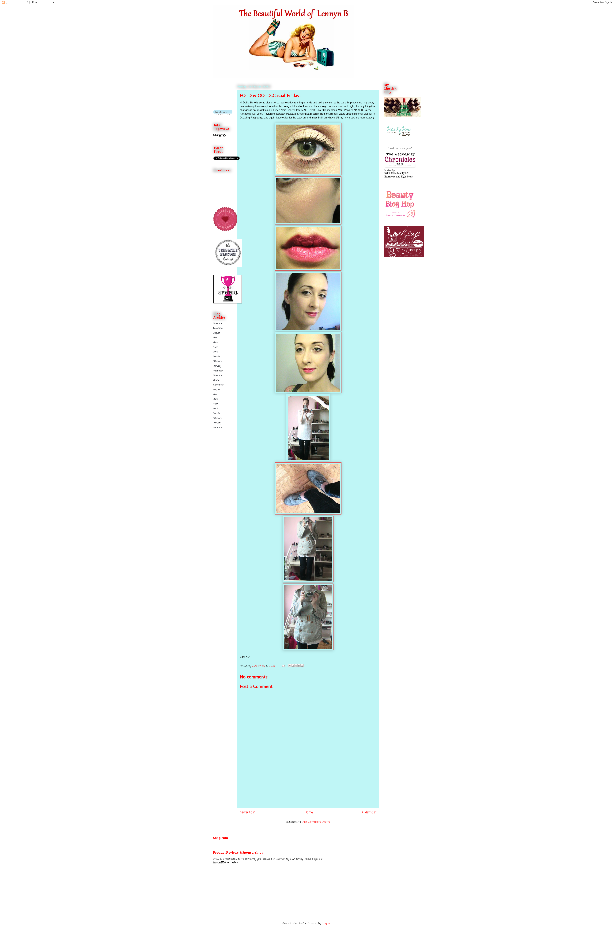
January (217, 366)
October (216, 380)
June (215, 342)
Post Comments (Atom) (316, 822)
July (215, 337)
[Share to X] (296, 665)
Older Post (369, 812)
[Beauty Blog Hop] (400, 217)
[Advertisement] (308, 785)
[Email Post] (283, 666)
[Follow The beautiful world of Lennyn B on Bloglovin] (222, 114)
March (216, 356)
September (218, 328)
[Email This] (289, 665)
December (218, 370)
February (217, 361)
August (216, 332)
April (215, 351)
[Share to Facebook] (299, 665)
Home (309, 812)
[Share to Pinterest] (302, 665)
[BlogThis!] (293, 665)
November (218, 323)
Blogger (326, 923)
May (215, 347)
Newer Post (247, 812)
